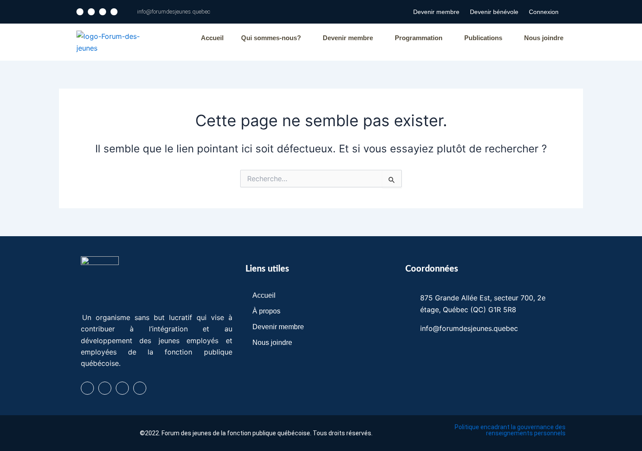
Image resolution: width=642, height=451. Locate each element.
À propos (266, 311)
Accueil (212, 37)
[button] (273, 38)
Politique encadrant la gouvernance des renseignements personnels (510, 430)
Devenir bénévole (494, 11)
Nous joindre (543, 37)
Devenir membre (436, 11)
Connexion (544, 11)
